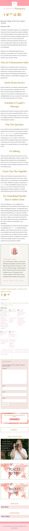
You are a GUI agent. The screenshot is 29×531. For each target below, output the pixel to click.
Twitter (16, 280)
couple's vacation (8, 303)
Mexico (2, 184)
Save (8, 295)
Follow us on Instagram (15, 15)
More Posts (5, 280)
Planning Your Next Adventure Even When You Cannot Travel (21, 352)
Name (4, 385)
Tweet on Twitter (5, 295)
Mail (19, 15)
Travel (7, 299)
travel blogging (4, 304)
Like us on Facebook (4, 15)
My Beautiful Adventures (14, 8)
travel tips (10, 304)
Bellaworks (14, 528)
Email (4, 392)
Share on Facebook (2, 295)
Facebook (21, 280)
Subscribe (14, 419)
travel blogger (25, 303)
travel (20, 303)
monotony (13, 228)
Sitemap (21, 526)
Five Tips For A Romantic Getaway (12, 320)
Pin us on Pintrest (11, 15)
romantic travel (15, 303)
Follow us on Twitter (7, 15)
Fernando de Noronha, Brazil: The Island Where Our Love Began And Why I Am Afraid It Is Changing (4, 323)
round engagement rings (8, 133)
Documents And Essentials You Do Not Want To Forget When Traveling (7, 352)
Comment (4, 368)
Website (11, 280)
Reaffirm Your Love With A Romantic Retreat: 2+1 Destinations (12, 343)
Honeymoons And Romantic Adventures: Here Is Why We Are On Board (21, 322)
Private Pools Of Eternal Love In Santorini (4, 342)
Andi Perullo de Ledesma (9, 259)
